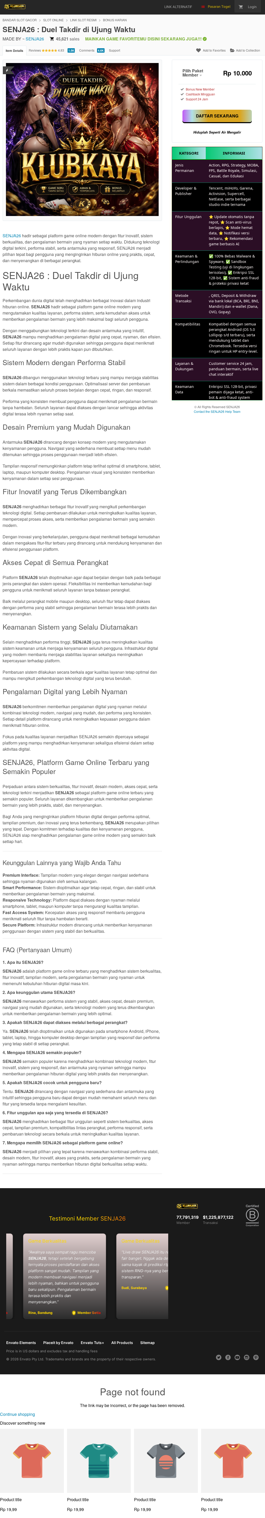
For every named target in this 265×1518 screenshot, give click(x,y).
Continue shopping (17, 1414)
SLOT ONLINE (53, 20)
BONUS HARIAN (115, 20)
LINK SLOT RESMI (83, 20)
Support (114, 50)
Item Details (14, 50)
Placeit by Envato (58, 1342)
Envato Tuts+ (92, 1342)
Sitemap (147, 1342)
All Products (122, 1342)
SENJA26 (35, 39)
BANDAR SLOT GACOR (20, 20)
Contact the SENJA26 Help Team (217, 411)
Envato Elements (21, 1342)
